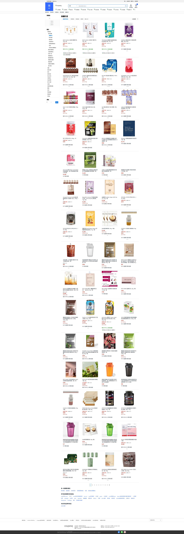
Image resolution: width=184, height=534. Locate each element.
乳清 (62, 498)
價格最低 (72, 19)
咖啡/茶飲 (49, 70)
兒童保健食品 (50, 51)
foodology (70, 500)
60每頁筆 (134, 19)
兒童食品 (49, 78)
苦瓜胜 (97, 496)
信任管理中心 (55, 520)
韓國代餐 (132, 498)
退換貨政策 (49, 520)
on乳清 (71, 498)
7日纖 (99, 498)
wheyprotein (63, 500)
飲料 (48, 72)
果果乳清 (90, 498)
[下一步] (112, 485)
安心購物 (72, 520)
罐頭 (48, 88)
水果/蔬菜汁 (51, 41)
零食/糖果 (49, 92)
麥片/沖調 (49, 82)
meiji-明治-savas (64, 496)
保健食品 (57, 12)
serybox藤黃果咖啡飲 (120, 498)
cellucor (94, 498)
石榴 (50, 45)
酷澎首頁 (47, 12)
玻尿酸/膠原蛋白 (52, 43)
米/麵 (48, 84)
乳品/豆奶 (49, 76)
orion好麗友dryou (112, 496)
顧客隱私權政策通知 (64, 520)
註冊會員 (128, 1)
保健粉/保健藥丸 (51, 63)
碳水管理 (50, 37)
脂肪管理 (50, 39)
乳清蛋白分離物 (79, 500)
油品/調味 (49, 80)
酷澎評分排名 (65, 19)
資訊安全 (77, 520)
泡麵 (48, 68)
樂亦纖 (108, 498)
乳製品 (48, 96)
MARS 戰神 (63, 506)
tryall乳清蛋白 (91, 496)
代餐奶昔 (113, 498)
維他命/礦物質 (51, 49)
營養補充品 (50, 55)
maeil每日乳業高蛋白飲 (77, 496)
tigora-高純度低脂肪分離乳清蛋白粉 (124, 496)
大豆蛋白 (105, 496)
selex (75, 498)
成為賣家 (136, 1)
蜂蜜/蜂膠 (50, 61)
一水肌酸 (134, 496)
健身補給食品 (50, 57)
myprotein (80, 498)
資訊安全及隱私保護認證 (86, 520)
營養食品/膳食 (51, 59)
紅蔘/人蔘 (50, 53)
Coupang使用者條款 (41, 520)
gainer (101, 496)
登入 (125, 1)
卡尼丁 (70, 496)
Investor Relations (31, 520)
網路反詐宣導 (102, 520)
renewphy (66, 498)
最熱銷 (82, 19)
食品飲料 (52, 12)
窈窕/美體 (62, 12)
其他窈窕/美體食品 (52, 47)
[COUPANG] (68, 526)
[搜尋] (126, 6)
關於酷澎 (23, 520)
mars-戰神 (104, 498)
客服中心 (132, 1)
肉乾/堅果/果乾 (50, 86)
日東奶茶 (128, 498)
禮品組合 (49, 94)
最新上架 (86, 19)
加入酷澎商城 (95, 520)
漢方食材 (50, 65)
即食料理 (49, 74)
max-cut (85, 496)
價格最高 (77, 19)
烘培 (48, 90)
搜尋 (57, 102)
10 (109, 485)
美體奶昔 (67, 12)
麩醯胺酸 (85, 498)
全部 (70, 6)
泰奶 (74, 500)
